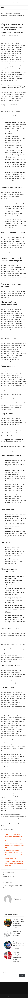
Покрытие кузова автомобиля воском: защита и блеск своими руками (14, 845)
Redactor (6, 37)
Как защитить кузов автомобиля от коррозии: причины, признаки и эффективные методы (15, 856)
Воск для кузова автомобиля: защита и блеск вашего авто (18, 943)
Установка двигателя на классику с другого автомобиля (12, 886)
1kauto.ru (14, 3)
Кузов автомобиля (6, 21)
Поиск (4, 972)
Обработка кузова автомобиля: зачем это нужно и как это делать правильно (14, 863)
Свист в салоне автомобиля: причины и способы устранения (13, 875)
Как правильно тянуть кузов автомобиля (17, 933)
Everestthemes (14, 996)
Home (3, 13)
